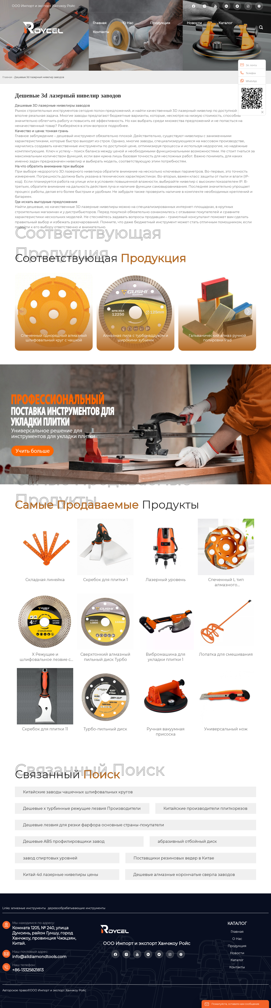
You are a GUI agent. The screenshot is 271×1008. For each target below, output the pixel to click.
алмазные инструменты (28, 908)
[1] (48, 27)
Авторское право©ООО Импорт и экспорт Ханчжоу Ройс (44, 990)
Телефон (251, 73)
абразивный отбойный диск (187, 841)
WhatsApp (251, 81)
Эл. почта (251, 65)
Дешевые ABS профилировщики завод (64, 841)
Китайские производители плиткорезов (205, 808)
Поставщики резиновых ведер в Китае (174, 858)
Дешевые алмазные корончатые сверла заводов (184, 874)
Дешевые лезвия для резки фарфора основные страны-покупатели (93, 825)
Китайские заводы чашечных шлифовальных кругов (78, 792)
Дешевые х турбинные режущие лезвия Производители (82, 808)
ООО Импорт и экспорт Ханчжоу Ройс (43, 6)
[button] (248, 311)
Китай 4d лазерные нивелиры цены (60, 874)
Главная (7, 77)
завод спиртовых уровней (50, 858)
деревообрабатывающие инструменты (76, 908)
